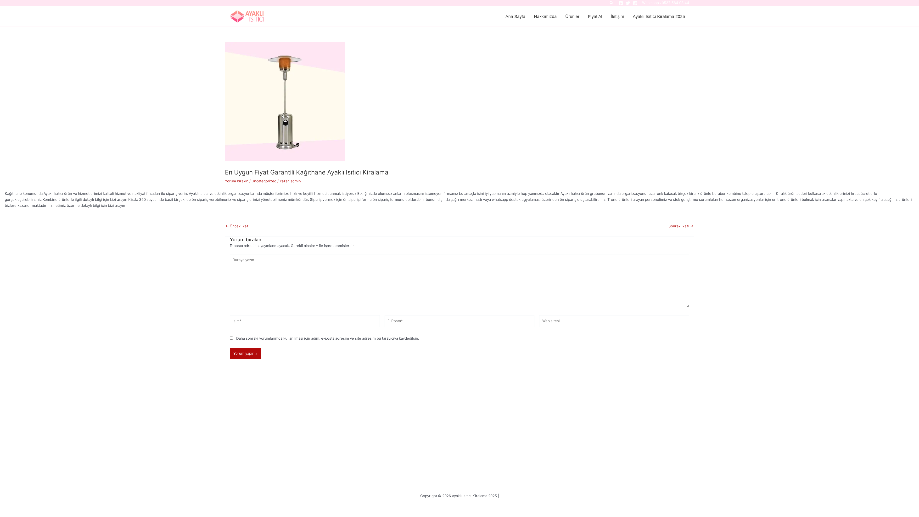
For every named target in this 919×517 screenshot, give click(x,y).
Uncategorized (264, 181)
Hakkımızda (545, 16)
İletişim (617, 16)
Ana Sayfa (515, 16)
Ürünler (572, 16)
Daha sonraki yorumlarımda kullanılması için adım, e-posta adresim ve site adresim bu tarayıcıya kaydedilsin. (327, 338)
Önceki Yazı (237, 226)
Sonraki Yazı (681, 226)
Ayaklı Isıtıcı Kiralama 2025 (659, 16)
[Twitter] (628, 3)
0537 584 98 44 (675, 2)
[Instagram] (635, 3)
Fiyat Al (595, 16)
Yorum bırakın (236, 181)
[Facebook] (621, 3)
